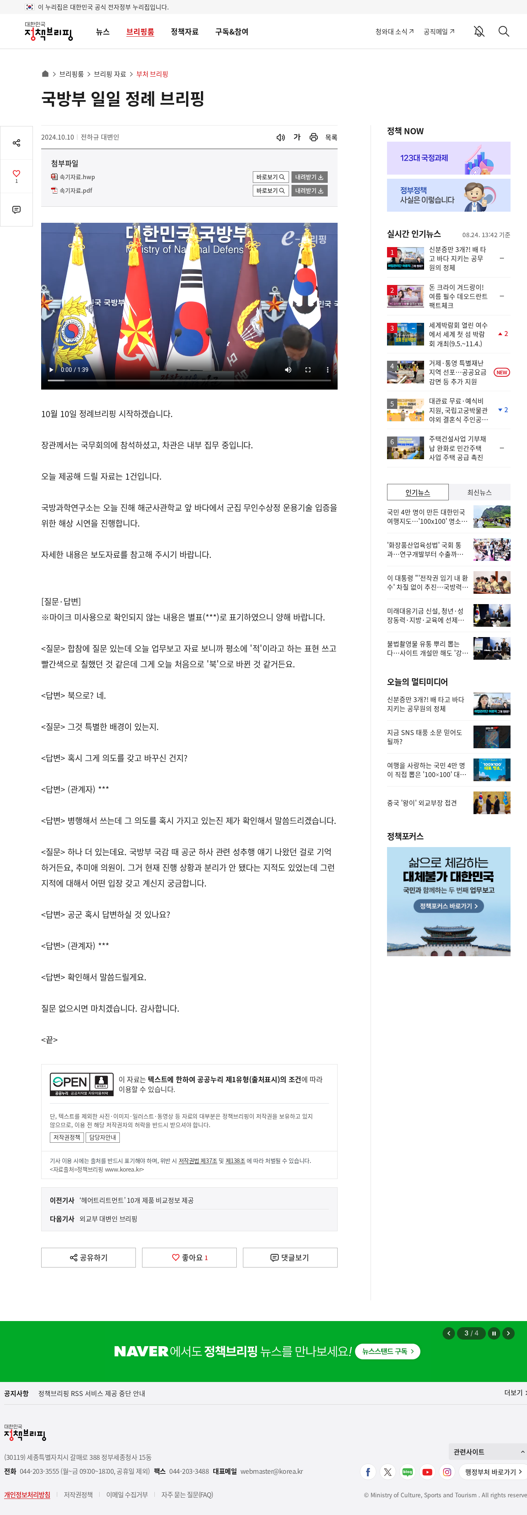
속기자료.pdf (76, 190)
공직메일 (436, 31)
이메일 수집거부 (127, 1494)
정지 (494, 1333)
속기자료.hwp (77, 177)
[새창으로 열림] (314, 137)
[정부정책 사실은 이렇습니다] (449, 195)
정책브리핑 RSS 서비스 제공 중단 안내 (91, 1393)
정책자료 (185, 31)
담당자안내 (102, 1137)
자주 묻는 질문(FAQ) (187, 1494)
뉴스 (103, 31)
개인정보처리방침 (27, 1494)
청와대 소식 (391, 31)
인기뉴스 (418, 492)
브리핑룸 (140, 31)
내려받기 (306, 177)
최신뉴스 (479, 492)
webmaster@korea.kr (271, 1471)
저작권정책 (67, 1137)
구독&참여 (232, 31)
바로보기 (267, 177)
